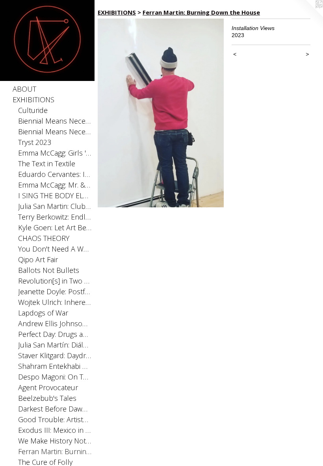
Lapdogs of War (43, 313)
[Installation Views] (161, 113)
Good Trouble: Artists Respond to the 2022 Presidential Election (55, 419)
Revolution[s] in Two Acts (55, 281)
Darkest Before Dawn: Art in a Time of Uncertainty (55, 408)
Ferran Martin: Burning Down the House (55, 451)
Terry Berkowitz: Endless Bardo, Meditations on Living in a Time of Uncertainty (55, 217)
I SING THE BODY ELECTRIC (55, 195)
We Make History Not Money (55, 440)
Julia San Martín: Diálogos (55, 345)
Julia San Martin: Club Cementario (55, 206)
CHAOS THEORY (43, 238)
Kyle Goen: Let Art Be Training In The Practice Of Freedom (55, 227)
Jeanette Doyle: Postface (55, 291)
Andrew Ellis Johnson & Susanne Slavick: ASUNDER (55, 323)
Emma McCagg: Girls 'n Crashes (55, 153)
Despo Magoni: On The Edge (55, 376)
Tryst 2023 (34, 142)
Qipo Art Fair (38, 259)
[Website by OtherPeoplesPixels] (307, 16)
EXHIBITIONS (33, 99)
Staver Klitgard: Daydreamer (55, 355)
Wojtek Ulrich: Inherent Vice (55, 302)
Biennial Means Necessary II (55, 121)
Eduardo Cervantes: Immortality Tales (55, 174)
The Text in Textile (46, 163)
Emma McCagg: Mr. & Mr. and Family (55, 185)
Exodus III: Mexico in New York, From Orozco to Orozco (55, 430)
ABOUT (24, 89)
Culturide (33, 110)
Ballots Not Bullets (48, 270)
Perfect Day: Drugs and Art (55, 334)
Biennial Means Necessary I (55, 131)
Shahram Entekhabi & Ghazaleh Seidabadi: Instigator (55, 366)
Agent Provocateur (48, 387)
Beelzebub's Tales (47, 398)
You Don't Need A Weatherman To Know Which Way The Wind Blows (55, 249)
